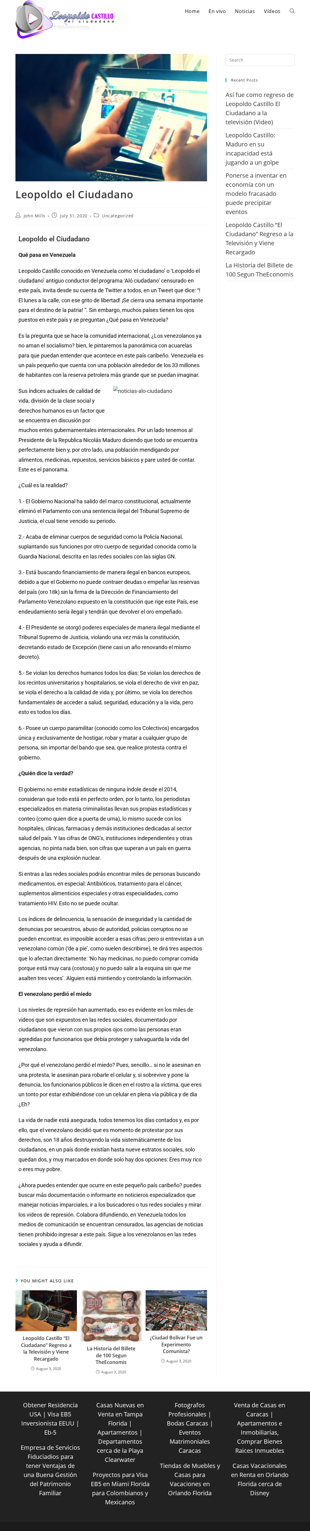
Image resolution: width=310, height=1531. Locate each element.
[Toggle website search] (292, 11)
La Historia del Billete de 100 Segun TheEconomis (111, 1355)
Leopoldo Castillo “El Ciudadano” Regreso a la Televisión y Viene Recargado (46, 1348)
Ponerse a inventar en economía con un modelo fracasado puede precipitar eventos (256, 193)
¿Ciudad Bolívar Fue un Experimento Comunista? (176, 1344)
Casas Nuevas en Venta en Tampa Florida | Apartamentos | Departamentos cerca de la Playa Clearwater (120, 1432)
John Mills (34, 216)
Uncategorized (118, 216)
